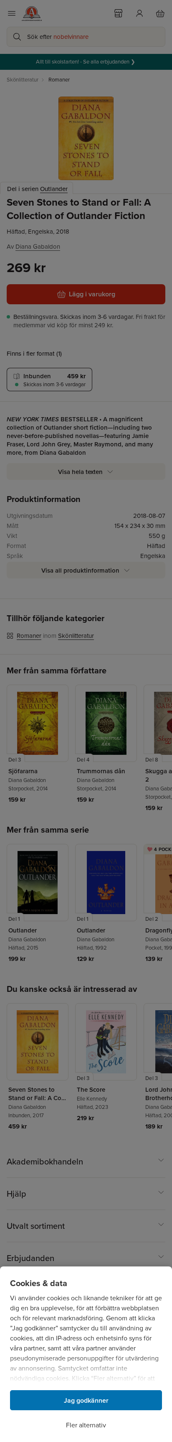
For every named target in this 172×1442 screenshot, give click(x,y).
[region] (86, 1354)
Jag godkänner (86, 1400)
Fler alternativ (86, 1425)
